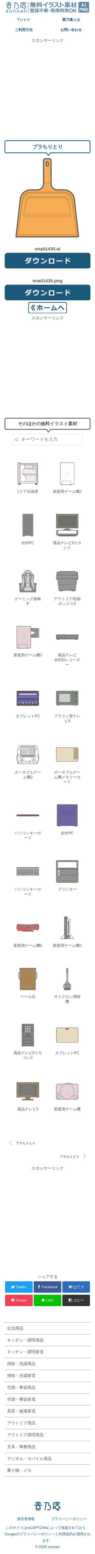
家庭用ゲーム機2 (67, 491)
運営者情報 (26, 1519)
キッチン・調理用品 (25, 1340)
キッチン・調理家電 (25, 1352)
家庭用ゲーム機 (67, 1109)
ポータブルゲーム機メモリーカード (67, 777)
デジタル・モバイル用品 (29, 1459)
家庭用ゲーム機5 (27, 945)
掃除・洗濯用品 (21, 1364)
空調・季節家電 (21, 1399)
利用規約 (66, 1534)
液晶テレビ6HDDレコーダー (67, 660)
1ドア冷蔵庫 (27, 491)
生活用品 (15, 1328)
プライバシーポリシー (69, 1519)
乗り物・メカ (19, 1470)
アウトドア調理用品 (25, 1435)
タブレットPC (28, 716)
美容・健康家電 (21, 1411)
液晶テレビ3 (27, 1109)
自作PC (27, 543)
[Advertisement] (47, 91)
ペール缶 (27, 996)
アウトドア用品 (21, 1423)
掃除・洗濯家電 (21, 1375)
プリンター (67, 889)
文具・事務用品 (21, 1447)
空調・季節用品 (21, 1387)
